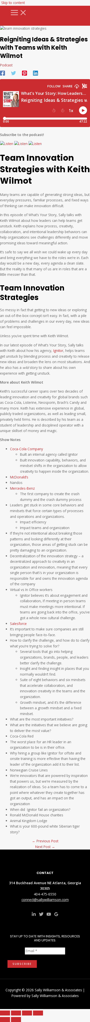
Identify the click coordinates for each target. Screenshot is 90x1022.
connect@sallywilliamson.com (45, 899)
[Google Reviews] (56, 915)
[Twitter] (13, 72)
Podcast (6, 65)
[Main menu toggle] (18, 13)
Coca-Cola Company (26, 448)
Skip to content (13, 2)
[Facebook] (2, 72)
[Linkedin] (35, 72)
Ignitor (58, 350)
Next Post (45, 846)
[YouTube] (48, 915)
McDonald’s (19, 477)
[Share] (27, 1013)
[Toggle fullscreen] (16, 1013)
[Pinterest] (24, 72)
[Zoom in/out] (5, 1013)
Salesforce (18, 623)
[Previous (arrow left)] (5, 1019)
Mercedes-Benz (22, 488)
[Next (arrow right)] (16, 1019)
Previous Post (45, 841)
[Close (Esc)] (38, 1013)
